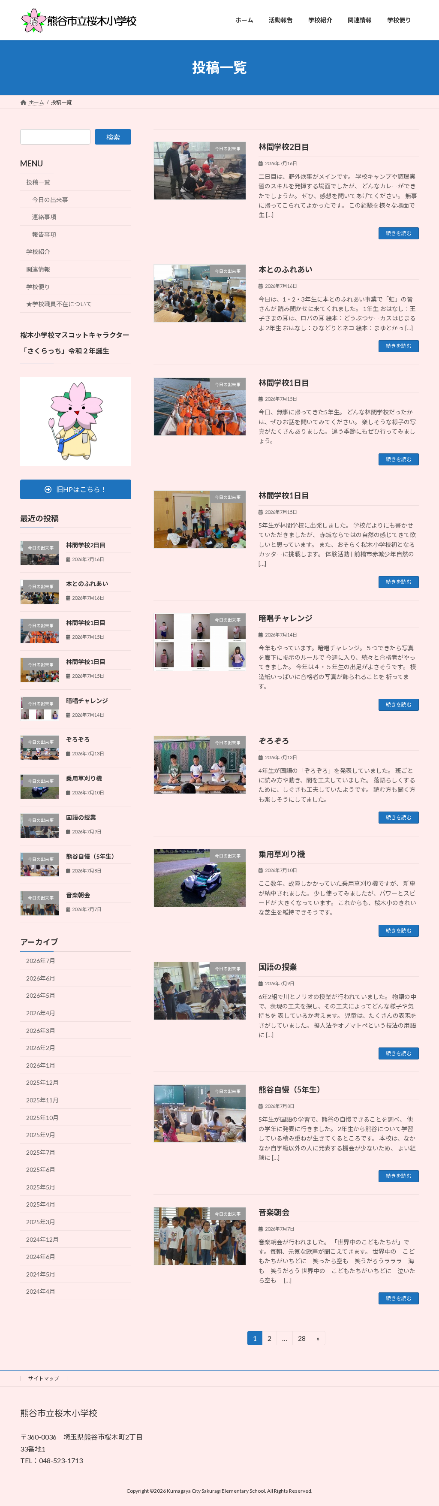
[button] (75, 489)
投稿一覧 (38, 182)
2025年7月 (40, 1152)
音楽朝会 (274, 1212)
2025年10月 (42, 1117)
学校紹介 (38, 251)
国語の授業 (278, 967)
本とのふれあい (286, 269)
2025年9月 (40, 1134)
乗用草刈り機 (282, 854)
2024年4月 (40, 1291)
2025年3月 (40, 1221)
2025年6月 (40, 1169)
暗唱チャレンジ (286, 618)
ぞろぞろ (274, 740)
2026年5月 (40, 995)
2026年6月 (40, 977)
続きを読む (399, 233)
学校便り (38, 286)
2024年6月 (40, 1256)
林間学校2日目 (284, 146)
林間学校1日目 (284, 382)
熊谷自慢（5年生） (292, 1089)
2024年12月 (42, 1239)
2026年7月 (40, 960)
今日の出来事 (50, 199)
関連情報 (38, 269)
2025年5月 (40, 1186)
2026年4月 (40, 1013)
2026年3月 (40, 1030)
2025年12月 (42, 1082)
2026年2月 (40, 1047)
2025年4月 (40, 1204)
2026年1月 (40, 1064)
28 (301, 1339)
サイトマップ (43, 1378)
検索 (113, 137)
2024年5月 (40, 1273)
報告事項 (44, 234)
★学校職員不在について (59, 304)
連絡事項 (44, 216)
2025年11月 (42, 1100)
